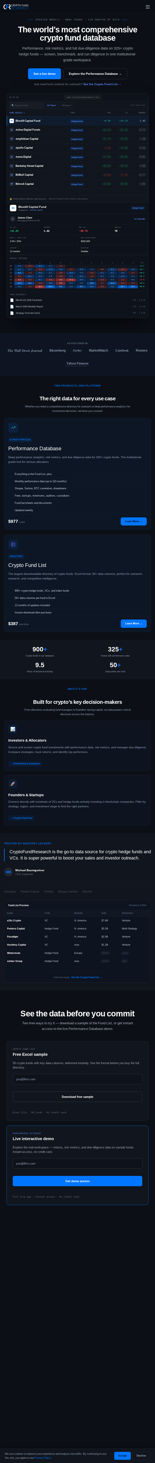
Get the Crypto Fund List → (86, 977)
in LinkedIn (139, 219)
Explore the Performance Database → (95, 74)
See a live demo (45, 74)
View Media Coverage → (77, 366)
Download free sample (77, 1097)
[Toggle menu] (148, 7)
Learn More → (133, 623)
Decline (141, 1455)
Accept (122, 1455)
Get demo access (77, 1181)
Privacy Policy (42, 1458)
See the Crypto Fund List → (102, 84)
